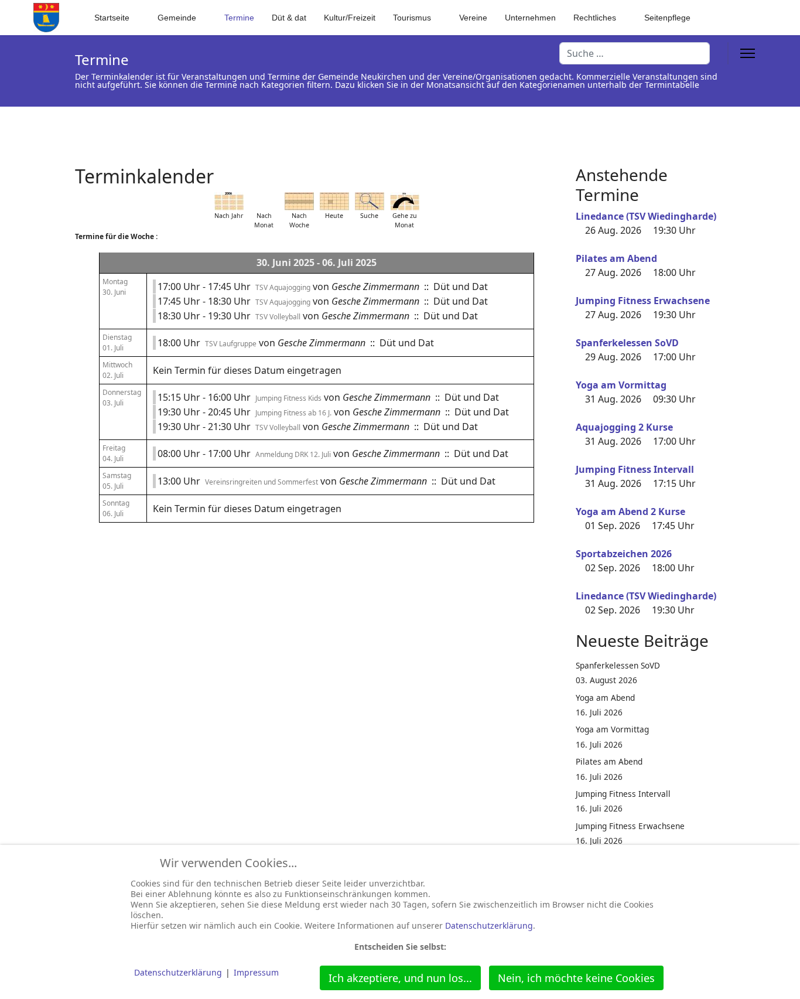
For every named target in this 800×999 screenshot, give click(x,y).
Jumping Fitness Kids (288, 398)
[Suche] (369, 201)
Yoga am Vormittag (621, 385)
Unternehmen (530, 17)
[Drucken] (554, 169)
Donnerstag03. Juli (121, 397)
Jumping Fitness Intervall (635, 469)
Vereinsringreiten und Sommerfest (261, 482)
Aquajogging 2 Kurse (624, 427)
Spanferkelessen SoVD (627, 342)
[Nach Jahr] (229, 201)
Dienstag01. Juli (117, 342)
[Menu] (747, 53)
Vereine (473, 17)
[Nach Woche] (299, 201)
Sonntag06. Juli (115, 508)
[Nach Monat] (264, 201)
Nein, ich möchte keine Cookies (576, 978)
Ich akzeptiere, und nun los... (400, 978)
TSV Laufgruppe (231, 344)
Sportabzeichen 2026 (624, 553)
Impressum (256, 972)
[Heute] (334, 201)
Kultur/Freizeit (349, 17)
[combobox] (634, 53)
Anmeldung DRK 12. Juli (293, 454)
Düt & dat (289, 17)
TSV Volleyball (277, 317)
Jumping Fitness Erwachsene (643, 300)
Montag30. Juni (115, 287)
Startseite (111, 17)
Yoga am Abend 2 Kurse (630, 511)
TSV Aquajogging (282, 287)
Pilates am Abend (616, 258)
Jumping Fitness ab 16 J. (293, 413)
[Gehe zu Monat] (404, 201)
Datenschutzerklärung (489, 925)
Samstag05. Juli (116, 480)
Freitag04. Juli (113, 453)
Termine (239, 17)
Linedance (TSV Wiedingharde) (646, 216)
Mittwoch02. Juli (117, 370)
